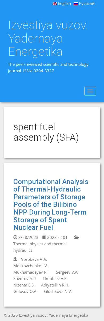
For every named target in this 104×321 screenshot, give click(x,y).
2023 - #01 (57, 237)
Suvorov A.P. (24, 278)
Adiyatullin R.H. (55, 285)
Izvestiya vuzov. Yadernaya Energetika (48, 38)
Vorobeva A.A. (34, 259)
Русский (86, 3)
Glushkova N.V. (58, 291)
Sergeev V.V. (67, 272)
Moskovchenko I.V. (30, 265)
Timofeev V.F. (55, 278)
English (64, 3)
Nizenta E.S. (24, 285)
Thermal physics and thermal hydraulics (40, 247)
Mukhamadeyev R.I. (31, 272)
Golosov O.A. (25, 291)
